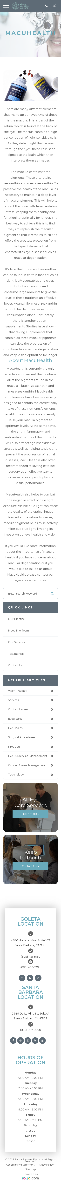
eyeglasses (15, 718)
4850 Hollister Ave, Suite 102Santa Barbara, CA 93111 (30, 943)
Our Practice (16, 619)
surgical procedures (21, 737)
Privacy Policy (45, 1164)
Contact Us (15, 665)
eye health (15, 728)
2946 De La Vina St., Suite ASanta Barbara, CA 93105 (30, 1016)
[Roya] (30, 1178)
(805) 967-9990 (30, 1030)
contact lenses (18, 709)
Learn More (29, 813)
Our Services (16, 642)
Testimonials (16, 653)
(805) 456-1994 (30, 967)
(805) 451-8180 (30, 956)
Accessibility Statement (20, 1164)
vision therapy (17, 690)
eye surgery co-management (27, 756)
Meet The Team (18, 630)
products (14, 746)
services (13, 700)
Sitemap (30, 1169)
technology (16, 774)
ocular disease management (27, 765)
